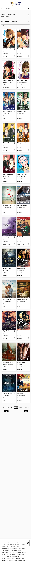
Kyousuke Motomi (8, 51)
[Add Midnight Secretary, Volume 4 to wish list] (14, 150)
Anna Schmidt (22, 395)
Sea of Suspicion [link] (7, 237)
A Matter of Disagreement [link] (8, 393)
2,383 (25, 407)
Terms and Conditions (8, 544)
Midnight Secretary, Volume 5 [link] (22, 111)
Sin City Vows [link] (21, 237)
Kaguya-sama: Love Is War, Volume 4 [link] (22, 174)
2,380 (11, 407)
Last (26, 411)
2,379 (7, 407)
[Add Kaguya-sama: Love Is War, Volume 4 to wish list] (29, 182)
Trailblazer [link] (20, 393)
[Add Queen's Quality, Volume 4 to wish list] (14, 56)
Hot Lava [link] (19, 331)
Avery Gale (6, 333)
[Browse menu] (28, 9)
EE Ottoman (6, 395)
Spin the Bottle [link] (21, 268)
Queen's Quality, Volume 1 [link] (22, 80)
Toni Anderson (7, 239)
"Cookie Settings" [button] (20, 554)
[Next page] (29, 407)
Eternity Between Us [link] (8, 362)
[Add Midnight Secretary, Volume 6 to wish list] (14, 119)
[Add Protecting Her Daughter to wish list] (29, 213)
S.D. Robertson (7, 207)
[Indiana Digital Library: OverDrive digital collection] (15, 3)
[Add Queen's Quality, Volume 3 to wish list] (29, 56)
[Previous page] (4, 407)
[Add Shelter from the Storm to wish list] (14, 307)
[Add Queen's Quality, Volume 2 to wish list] (14, 88)
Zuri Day (20, 239)
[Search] (2, 8)
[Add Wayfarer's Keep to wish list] (14, 276)
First (6, 411)
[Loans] (25, 9)
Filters (4, 26)
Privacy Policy (20, 544)
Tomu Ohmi (6, 113)
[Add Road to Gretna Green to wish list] (29, 307)
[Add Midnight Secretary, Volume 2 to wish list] (14, 182)
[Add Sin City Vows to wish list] (29, 244)
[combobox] (12, 9)
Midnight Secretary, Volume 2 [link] (8, 174)
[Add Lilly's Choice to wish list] (14, 338)
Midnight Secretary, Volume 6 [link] (8, 111)
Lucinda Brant (22, 301)
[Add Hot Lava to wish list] (29, 338)
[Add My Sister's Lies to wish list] (14, 213)
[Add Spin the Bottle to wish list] (29, 276)
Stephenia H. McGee (8, 364)
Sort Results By (5, 21)
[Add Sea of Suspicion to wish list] (14, 244)
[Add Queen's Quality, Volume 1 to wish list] (29, 88)
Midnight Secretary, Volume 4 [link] (8, 143)
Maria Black (21, 364)
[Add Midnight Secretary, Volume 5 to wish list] (29, 119)
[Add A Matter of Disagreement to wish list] (14, 401)
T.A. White (6, 270)
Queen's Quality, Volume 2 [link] (8, 80)
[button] (26, 16)
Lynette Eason (22, 207)
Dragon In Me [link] (21, 362)
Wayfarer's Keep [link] (7, 268)
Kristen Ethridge (7, 301)
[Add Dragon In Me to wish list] (29, 370)
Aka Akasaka (22, 176)
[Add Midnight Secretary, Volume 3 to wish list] (29, 150)
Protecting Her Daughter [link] (22, 205)
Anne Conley (21, 270)
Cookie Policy (21, 560)
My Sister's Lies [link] (7, 205)
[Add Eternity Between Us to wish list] (14, 370)
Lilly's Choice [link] (6, 331)
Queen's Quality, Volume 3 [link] (22, 49)
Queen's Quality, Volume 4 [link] (8, 49)
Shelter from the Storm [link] (8, 299)
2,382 (20, 407)
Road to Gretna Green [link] (22, 299)
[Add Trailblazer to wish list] (29, 401)
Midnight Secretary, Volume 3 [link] (22, 143)
